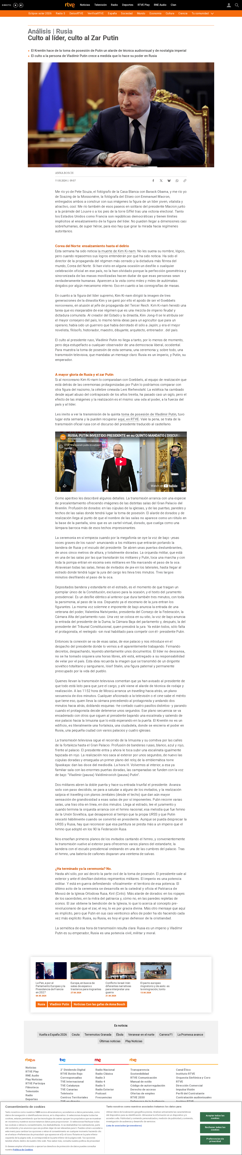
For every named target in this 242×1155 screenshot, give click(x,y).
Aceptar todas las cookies (215, 1116)
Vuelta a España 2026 (53, 1034)
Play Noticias (133, 1041)
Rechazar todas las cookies (215, 1128)
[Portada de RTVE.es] (70, 5)
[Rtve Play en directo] (15, 5)
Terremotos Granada (97, 1034)
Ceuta (76, 1034)
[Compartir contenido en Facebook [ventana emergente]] (153, 180)
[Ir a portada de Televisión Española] (76, 1061)
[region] (121, 1128)
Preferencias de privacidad (215, 1140)
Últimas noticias (110, 1041)
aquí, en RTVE (128, 419)
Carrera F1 (166, 1034)
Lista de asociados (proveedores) (124, 1125)
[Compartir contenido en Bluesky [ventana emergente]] (169, 180)
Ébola (119, 1034)
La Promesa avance (190, 1034)
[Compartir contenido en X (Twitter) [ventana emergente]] (161, 180)
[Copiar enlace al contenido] (185, 180)
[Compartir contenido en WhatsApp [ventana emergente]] (177, 180)
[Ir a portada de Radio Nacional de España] (111, 1061)
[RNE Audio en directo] (21, 5)
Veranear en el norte (141, 1034)
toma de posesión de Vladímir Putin (148, 414)
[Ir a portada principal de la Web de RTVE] (41, 1059)
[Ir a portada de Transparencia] (173, 1061)
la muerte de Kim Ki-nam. (117, 251)
